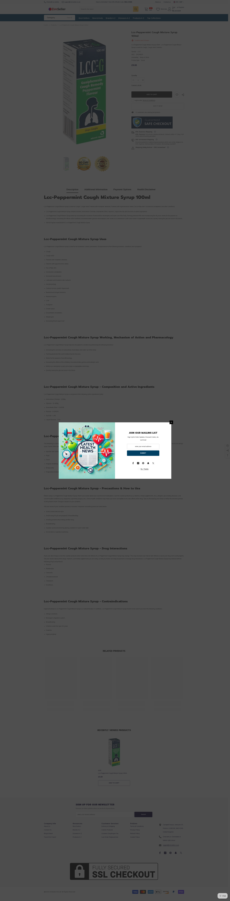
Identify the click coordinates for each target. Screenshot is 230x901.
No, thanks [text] (145, 469)
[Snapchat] (148, 463)
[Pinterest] (143, 463)
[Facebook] (133, 463)
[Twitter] (153, 463)
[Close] (171, 422)
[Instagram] (138, 463)
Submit (143, 453)
